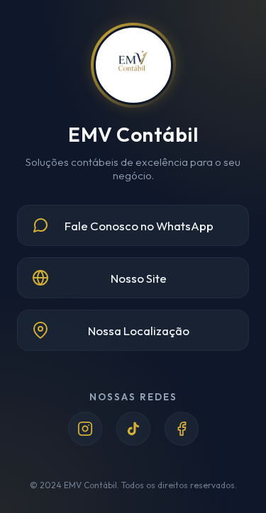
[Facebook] (182, 429)
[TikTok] (133, 429)
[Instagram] (85, 429)
